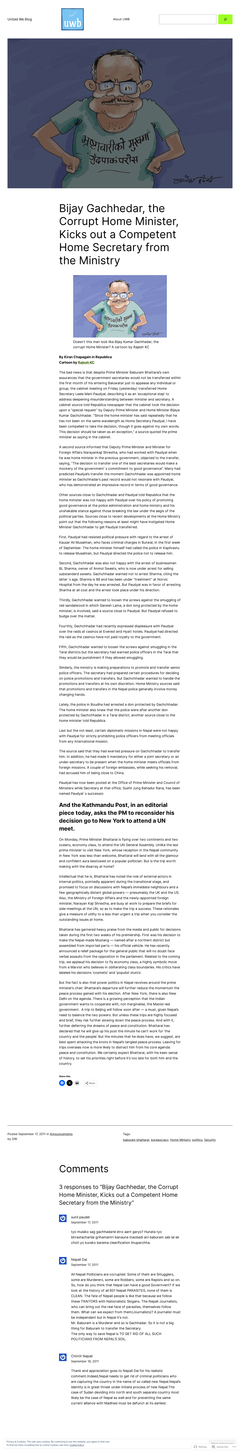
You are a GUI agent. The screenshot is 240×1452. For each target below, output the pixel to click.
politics (197, 1140)
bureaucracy (159, 1140)
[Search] (225, 19)
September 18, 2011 (85, 1361)
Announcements (61, 1134)
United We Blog (20, 19)
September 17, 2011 (84, 1222)
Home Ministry (180, 1140)
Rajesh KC (86, 362)
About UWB (121, 19)
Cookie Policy (77, 1445)
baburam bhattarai (136, 1140)
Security (210, 1140)
